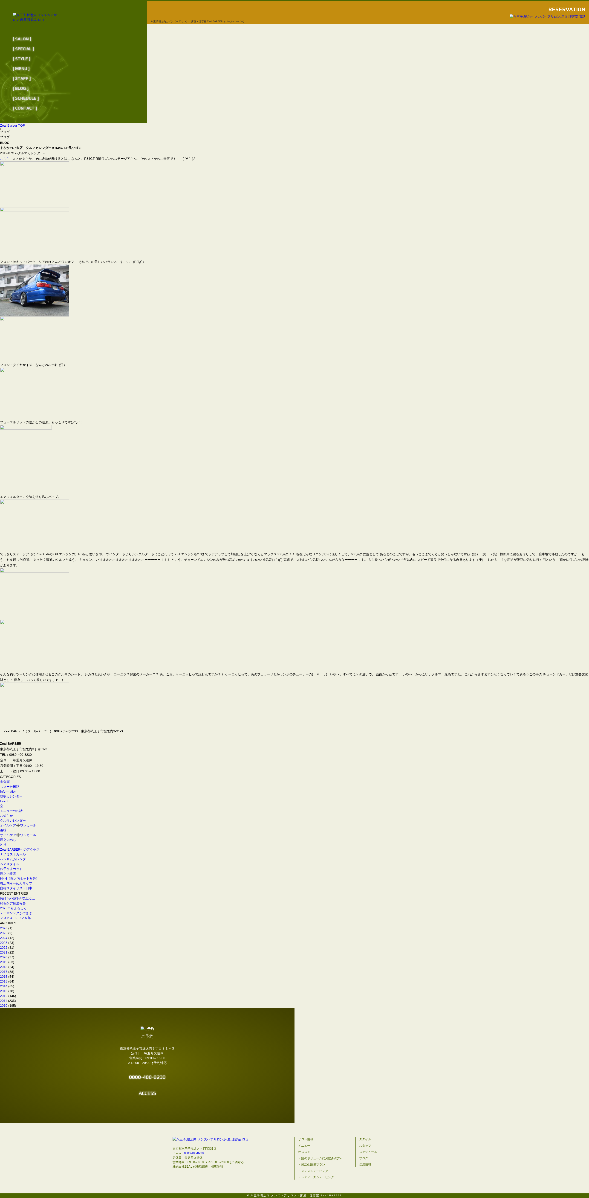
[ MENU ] (21, 68)
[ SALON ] (22, 38)
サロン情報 (305, 1139)
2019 (3, 962)
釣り (3, 844)
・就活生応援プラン (311, 1164)
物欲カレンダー (11, 796)
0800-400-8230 (147, 1077)
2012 (3, 996)
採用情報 (365, 1164)
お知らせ (6, 815)
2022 (3, 947)
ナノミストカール (13, 854)
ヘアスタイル (9, 864)
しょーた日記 (9, 786)
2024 (3, 938)
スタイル (365, 1139)
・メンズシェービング (313, 1171)
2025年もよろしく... (14, 908)
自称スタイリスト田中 (16, 888)
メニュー (304, 1145)
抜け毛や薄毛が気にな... (17, 898)
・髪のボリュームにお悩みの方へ (320, 1158)
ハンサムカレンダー (14, 859)
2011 (3, 1001)
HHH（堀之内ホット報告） (19, 878)
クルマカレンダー (13, 820)
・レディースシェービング (316, 1177)
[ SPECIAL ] (23, 48)
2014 (3, 986)
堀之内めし (8, 840)
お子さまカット (11, 869)
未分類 (5, 782)
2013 (3, 991)
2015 (3, 981)
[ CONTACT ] (25, 108)
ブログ (363, 1158)
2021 (3, 952)
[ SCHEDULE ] (26, 98)
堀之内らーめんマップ (16, 883)
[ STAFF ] (22, 78)
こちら (5, 158)
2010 (3, 1005)
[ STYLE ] (21, 58)
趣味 (3, 830)
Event (4, 801)
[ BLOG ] (21, 88)
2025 (3, 933)
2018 (3, 967)
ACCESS (147, 1093)
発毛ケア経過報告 (14, 903)
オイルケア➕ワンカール (18, 825)
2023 (3, 943)
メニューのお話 (11, 811)
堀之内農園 (8, 873)
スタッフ (365, 1145)
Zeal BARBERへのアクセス (20, 849)
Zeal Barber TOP (12, 125)
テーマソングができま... (17, 913)
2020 (3, 957)
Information (8, 791)
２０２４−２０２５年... (17, 918)
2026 (3, 928)
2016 (3, 976)
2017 (3, 972)
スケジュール (368, 1152)
